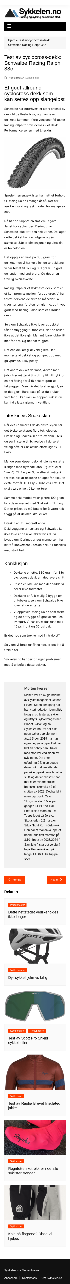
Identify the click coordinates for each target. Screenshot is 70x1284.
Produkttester (16, 77)
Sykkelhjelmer (17, 970)
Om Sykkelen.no (51, 1277)
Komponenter (17, 1030)
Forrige (17, 879)
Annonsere (11, 1277)
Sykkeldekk (32, 77)
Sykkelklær (16, 1096)
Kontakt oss (29, 1277)
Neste (54, 879)
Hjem (11, 40)
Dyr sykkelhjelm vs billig (27, 977)
